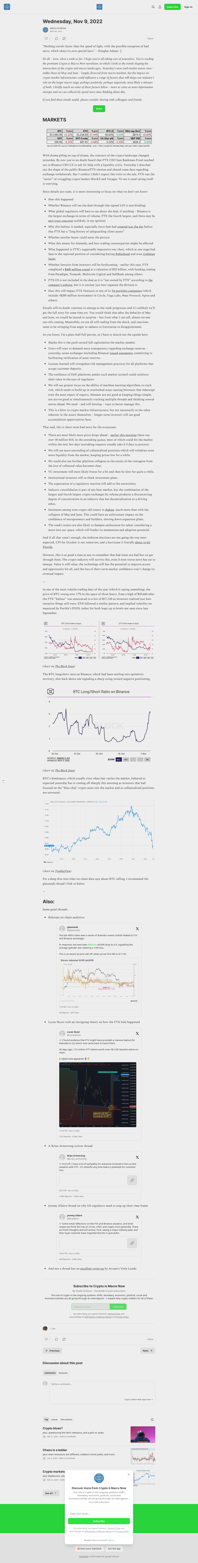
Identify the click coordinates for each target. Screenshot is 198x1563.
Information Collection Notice (98, 1531)
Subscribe (99, 1521)
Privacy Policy (122, 1531)
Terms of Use (114, 1528)
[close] (128, 1474)
